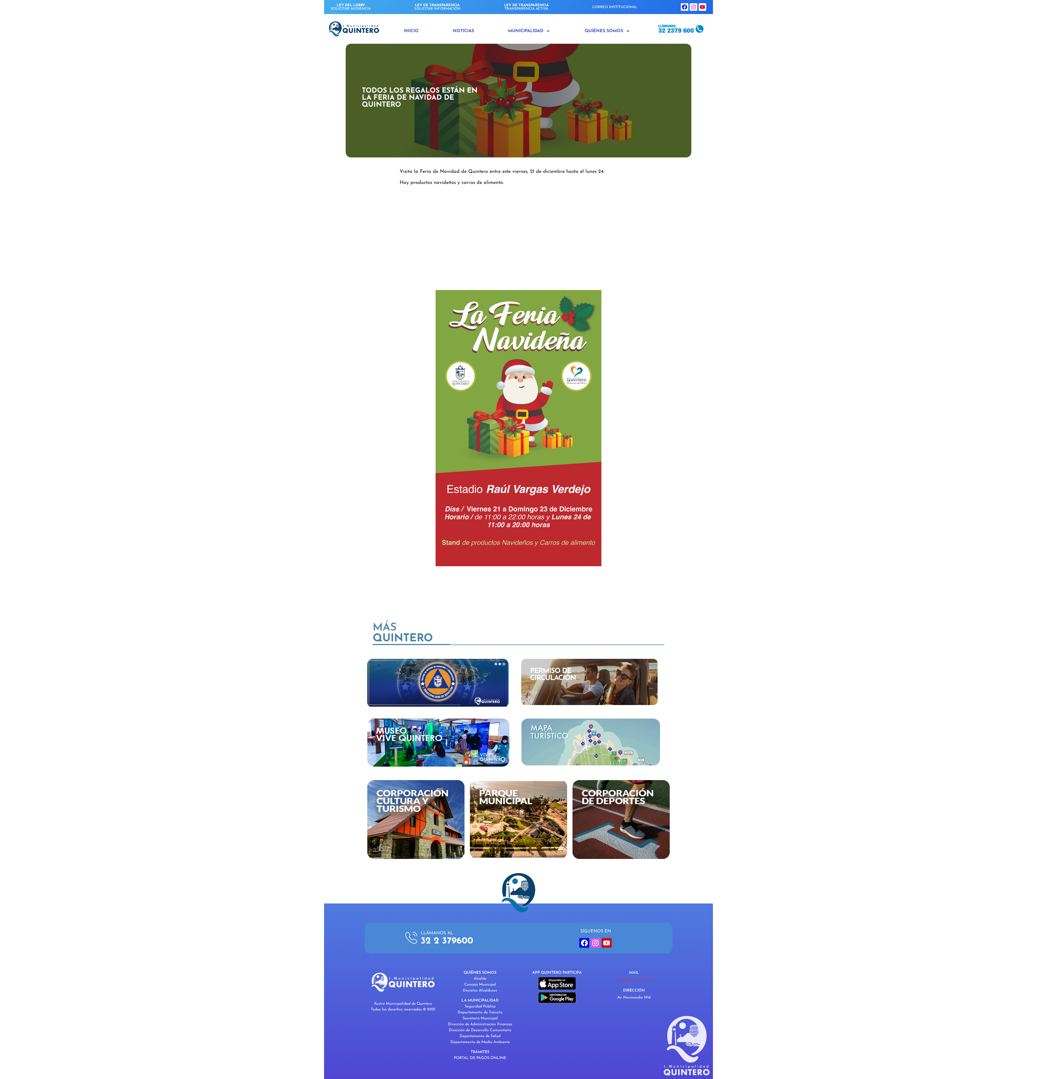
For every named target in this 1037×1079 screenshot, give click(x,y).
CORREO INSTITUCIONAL (614, 7)
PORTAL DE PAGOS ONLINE (480, 1058)
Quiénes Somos (604, 31)
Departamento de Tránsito (480, 1012)
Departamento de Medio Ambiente (480, 1042)
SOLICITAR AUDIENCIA (351, 7)
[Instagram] (693, 7)
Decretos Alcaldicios (480, 991)
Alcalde (480, 979)
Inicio (411, 31)
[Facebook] (684, 7)
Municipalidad (525, 31)
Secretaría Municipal (480, 1018)
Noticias (463, 31)
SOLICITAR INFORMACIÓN (437, 7)
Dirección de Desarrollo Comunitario (480, 1030)
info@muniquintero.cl (634, 980)
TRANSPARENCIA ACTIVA (526, 7)
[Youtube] (702, 7)
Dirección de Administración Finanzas (480, 1024)
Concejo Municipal (480, 985)
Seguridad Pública (480, 1006)
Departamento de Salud (480, 1036)
